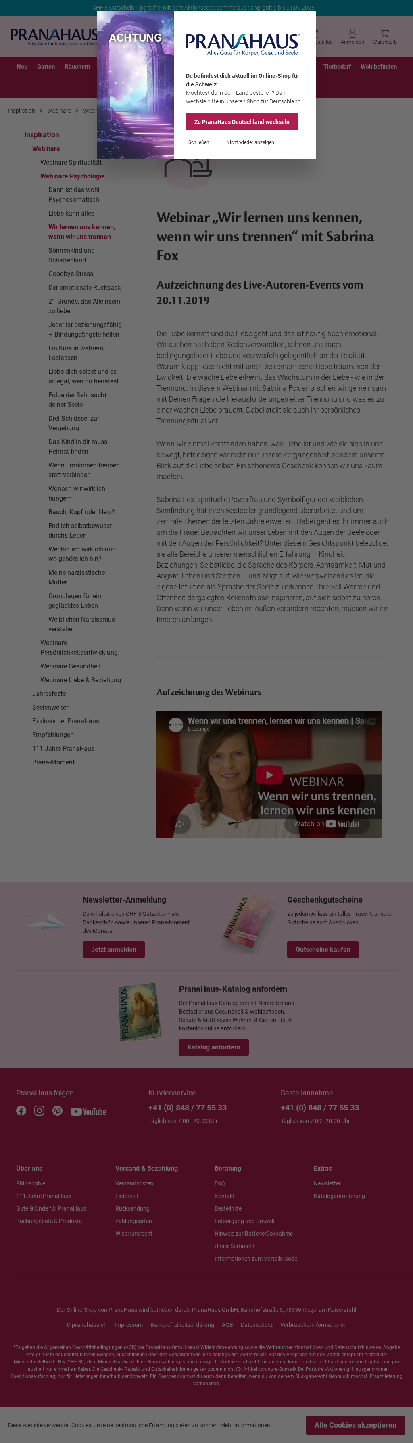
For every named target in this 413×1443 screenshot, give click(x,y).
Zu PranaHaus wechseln (242, 122)
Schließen (198, 142)
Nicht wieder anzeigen (250, 142)
